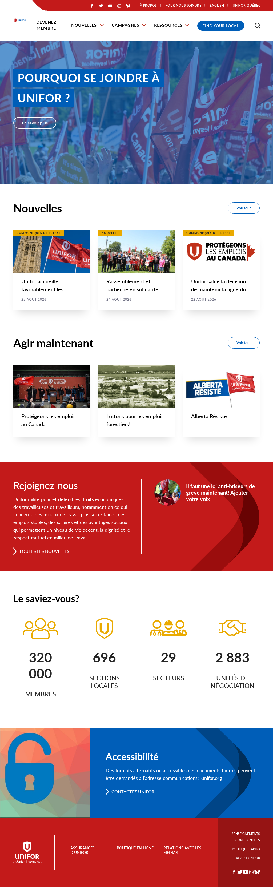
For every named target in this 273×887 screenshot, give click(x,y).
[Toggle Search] (255, 25)
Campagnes (125, 24)
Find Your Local (221, 25)
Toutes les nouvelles (44, 551)
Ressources (168, 24)
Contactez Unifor (132, 791)
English (217, 5)
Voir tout (243, 208)
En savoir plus (35, 122)
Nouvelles (84, 24)
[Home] (22, 20)
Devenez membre (46, 24)
